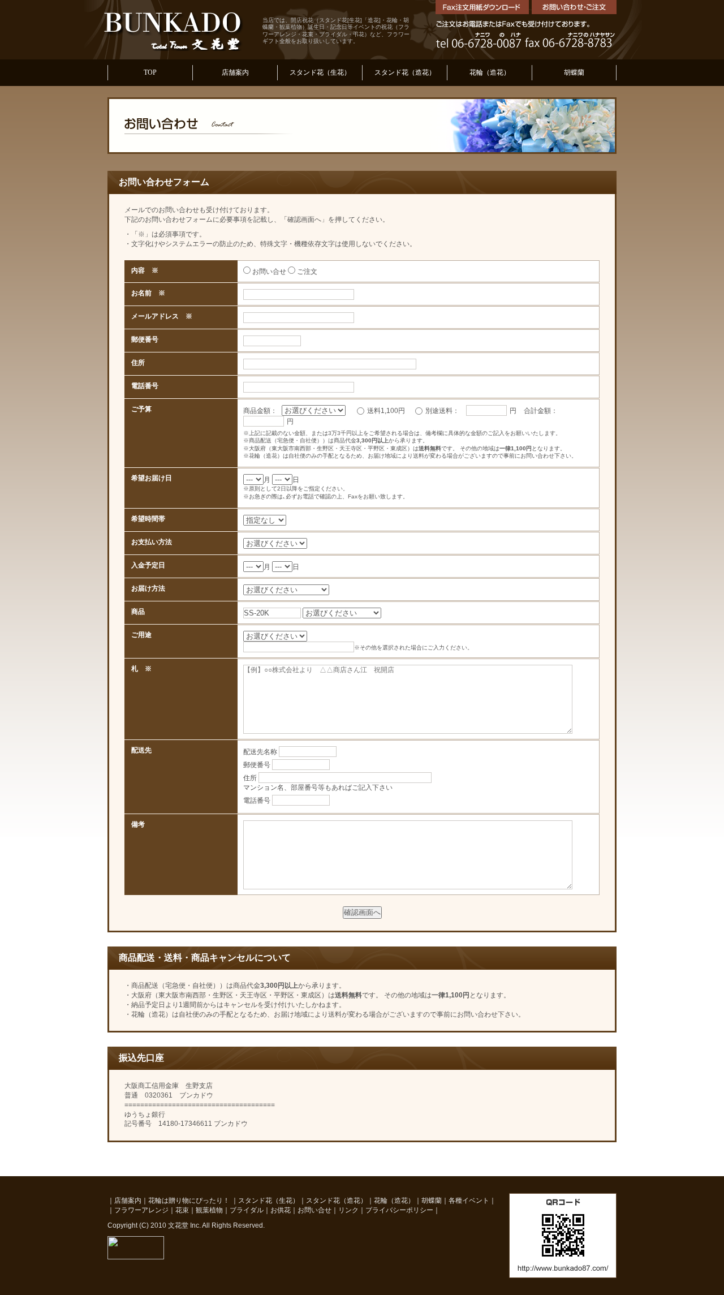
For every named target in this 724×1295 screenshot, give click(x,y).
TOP (150, 72)
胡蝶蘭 (574, 72)
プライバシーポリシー (399, 1210)
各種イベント (469, 1200)
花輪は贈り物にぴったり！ (189, 1200)
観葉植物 (209, 1210)
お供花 (280, 1210)
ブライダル (247, 1210)
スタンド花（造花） (405, 72)
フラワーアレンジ (141, 1210)
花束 (182, 1210)
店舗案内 (235, 72)
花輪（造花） (489, 72)
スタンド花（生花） (320, 72)
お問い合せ (314, 1210)
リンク (348, 1210)
